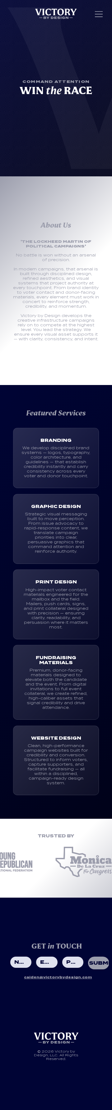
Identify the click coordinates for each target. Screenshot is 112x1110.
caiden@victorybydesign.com (58, 977)
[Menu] (99, 14)
